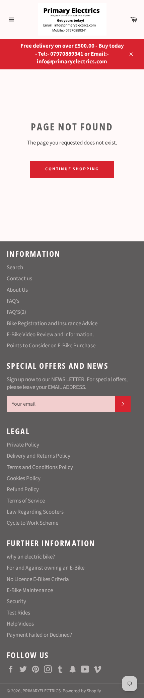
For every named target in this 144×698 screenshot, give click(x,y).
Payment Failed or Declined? (39, 635)
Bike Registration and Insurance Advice (52, 323)
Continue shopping (72, 169)
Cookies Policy (24, 478)
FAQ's (13, 301)
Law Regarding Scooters (35, 512)
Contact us (19, 279)
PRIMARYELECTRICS (41, 691)
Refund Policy (23, 489)
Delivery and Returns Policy (38, 456)
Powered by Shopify (82, 691)
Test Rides (18, 613)
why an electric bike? (31, 557)
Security (16, 601)
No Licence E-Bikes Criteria (38, 579)
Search (15, 268)
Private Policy (23, 445)
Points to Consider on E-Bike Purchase (51, 346)
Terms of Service (26, 501)
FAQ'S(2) (16, 312)
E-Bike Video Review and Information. (50, 335)
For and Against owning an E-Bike (45, 568)
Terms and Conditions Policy (40, 467)
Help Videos (20, 624)
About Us (17, 290)
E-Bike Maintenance (30, 590)
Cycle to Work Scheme (32, 523)
